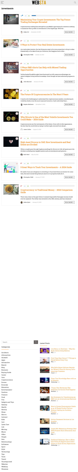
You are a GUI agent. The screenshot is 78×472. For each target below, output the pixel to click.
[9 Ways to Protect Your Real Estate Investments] (11, 40)
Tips (3, 454)
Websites (4, 464)
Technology (5, 452)
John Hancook (27, 81)
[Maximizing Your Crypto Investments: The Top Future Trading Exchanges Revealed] (11, 15)
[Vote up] (29, 15)
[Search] (75, 2)
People (3, 437)
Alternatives (5, 355)
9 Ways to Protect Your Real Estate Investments (42, 45)
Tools (3, 457)
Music (3, 432)
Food (3, 397)
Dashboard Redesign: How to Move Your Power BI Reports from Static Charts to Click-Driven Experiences (63, 441)
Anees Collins (27, 129)
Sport (3, 447)
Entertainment (6, 390)
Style (3, 449)
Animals (4, 357)
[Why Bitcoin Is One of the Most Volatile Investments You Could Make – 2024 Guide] (11, 112)
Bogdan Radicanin (28, 104)
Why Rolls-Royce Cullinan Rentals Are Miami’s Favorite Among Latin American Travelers (63, 369)
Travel (3, 459)
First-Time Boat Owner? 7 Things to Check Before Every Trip (63, 359)
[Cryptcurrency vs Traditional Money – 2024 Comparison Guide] (11, 185)
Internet (4, 417)
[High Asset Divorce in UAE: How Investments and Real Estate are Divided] (11, 138)
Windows (4, 469)
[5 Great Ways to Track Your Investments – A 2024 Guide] (11, 163)
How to (3, 414)
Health (3, 407)
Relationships (6, 442)
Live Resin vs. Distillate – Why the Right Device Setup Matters (63, 350)
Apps (3, 360)
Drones (3, 382)
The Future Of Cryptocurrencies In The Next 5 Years (44, 94)
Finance (4, 395)
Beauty (3, 365)
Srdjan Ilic (26, 32)
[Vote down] (25, 15)
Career (3, 375)
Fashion (4, 392)
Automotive (5, 362)
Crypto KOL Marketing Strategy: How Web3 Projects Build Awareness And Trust (63, 430)
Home (3, 412)
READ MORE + (69, 32)
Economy (4, 385)
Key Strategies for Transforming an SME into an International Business (63, 398)
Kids (3, 419)
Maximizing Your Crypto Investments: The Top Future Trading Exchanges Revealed (45, 20)
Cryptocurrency (7, 380)
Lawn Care (5, 424)
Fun (2, 400)
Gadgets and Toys (7, 402)
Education (5, 387)
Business (4, 370)
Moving (4, 429)
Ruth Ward (26, 154)
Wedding (4, 467)
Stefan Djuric (26, 202)
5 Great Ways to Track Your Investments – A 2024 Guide (46, 167)
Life (2, 427)
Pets (2, 439)
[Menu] (2, 2)
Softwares (5, 444)
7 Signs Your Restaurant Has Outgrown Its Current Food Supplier (63, 389)
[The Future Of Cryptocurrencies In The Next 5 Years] (11, 90)
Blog (3, 367)
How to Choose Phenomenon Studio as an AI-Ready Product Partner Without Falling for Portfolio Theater (63, 409)
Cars (3, 377)
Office (3, 434)
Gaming (4, 405)
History (4, 410)
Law (2, 422)
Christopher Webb (28, 54)
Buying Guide (6, 372)
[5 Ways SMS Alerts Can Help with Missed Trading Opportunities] (11, 63)
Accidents (5, 352)
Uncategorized (6, 462)
